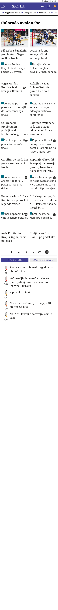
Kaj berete (15, 260)
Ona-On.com (44, 13)
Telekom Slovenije (49, 1)
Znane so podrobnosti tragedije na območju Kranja (31, 269)
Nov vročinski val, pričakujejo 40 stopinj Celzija (30, 304)
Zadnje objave (43, 260)
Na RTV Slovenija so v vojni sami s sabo (31, 315)
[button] (2, 6)
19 (39, 252)
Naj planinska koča (12, 13)
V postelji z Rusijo (21, 292)
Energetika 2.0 (30, 13)
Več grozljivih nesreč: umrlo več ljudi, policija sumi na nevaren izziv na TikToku (29, 282)
